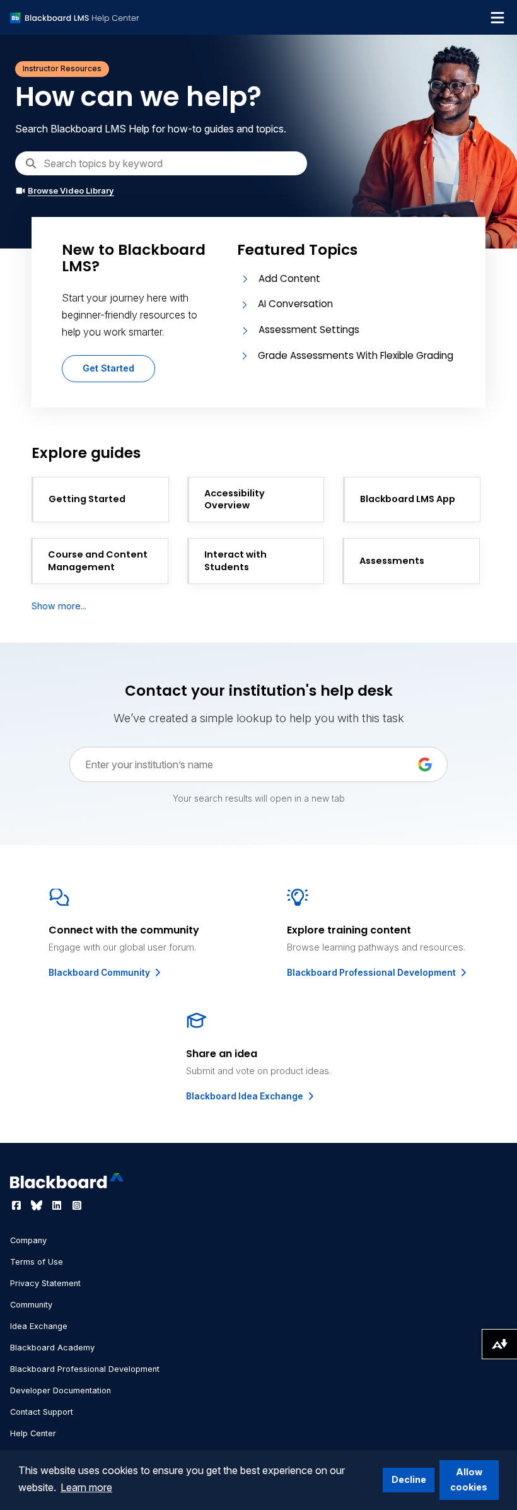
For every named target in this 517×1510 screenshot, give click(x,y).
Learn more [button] (86, 1487)
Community (31, 1304)
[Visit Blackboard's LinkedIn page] (58, 1205)
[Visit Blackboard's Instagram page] (77, 1205)
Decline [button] (409, 1479)
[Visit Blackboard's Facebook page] (17, 1205)
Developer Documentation (60, 1390)
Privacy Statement (45, 1283)
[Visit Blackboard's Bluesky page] (37, 1205)
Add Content (289, 278)
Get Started (108, 368)
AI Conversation (295, 303)
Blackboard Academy (52, 1347)
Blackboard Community (100, 973)
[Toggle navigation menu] (497, 17)
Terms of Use (36, 1262)
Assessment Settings (308, 329)
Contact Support (41, 1412)
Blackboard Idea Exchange (245, 1096)
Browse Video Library (71, 191)
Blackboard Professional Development (372, 973)
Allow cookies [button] (468, 1479)
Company (28, 1240)
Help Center (33, 1433)
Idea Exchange (38, 1326)
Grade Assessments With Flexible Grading (355, 355)
